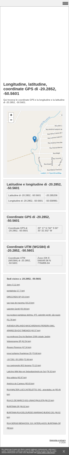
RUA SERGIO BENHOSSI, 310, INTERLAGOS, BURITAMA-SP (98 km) (34, 425)
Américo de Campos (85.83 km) (20, 384)
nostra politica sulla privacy (46, 452)
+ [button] (11, 115)
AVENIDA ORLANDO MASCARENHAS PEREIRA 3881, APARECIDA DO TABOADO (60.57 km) (31, 328)
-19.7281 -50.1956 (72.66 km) (20, 359)
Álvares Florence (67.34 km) (19, 347)
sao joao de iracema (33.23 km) (20, 303)
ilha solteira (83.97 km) (17, 377)
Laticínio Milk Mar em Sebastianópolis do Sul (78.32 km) (31, 371)
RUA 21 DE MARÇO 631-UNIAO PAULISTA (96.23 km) (30, 400)
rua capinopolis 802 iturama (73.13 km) (24, 365)
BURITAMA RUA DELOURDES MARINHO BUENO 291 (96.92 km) (33, 414)
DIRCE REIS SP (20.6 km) (18, 297)
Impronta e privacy (58, 440)
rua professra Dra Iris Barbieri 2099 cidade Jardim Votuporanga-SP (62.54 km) (28, 338)
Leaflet (43, 173)
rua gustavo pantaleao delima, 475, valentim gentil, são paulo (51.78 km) (33, 317)
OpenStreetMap (55, 173)
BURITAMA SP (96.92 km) (18, 406)
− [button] (11, 120)
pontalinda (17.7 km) (16, 291)
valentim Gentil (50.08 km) (18, 309)
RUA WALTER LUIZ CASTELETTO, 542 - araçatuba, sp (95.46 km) (34, 392)
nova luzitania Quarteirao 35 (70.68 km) (24, 353)
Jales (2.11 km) (13, 285)
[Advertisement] (34, 45)
